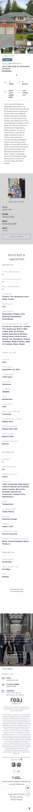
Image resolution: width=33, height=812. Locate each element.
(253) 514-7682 (8, 217)
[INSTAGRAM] (14, 771)
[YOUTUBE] (18, 771)
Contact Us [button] (16, 654)
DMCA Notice (16, 800)
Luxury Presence (16, 784)
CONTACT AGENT (16, 236)
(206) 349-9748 (11, 686)
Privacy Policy (16, 797)
